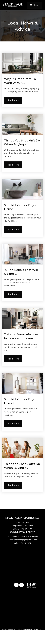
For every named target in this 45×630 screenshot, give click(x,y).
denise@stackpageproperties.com (23, 539)
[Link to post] (22, 63)
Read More (13, 100)
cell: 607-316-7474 (22, 543)
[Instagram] (21, 585)
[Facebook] (16, 585)
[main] (22, 254)
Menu (35, 5)
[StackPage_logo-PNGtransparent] (12, 5)
